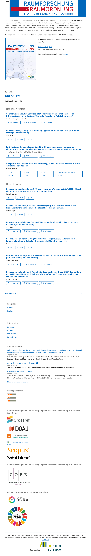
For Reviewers (12, 337)
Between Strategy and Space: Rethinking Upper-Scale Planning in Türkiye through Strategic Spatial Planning (42, 131)
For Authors (11, 330)
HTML (21, 139)
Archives (65, 54)
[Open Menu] (7, 2)
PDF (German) (14, 123)
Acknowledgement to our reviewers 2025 (22, 363)
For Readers (11, 327)
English (10, 311)
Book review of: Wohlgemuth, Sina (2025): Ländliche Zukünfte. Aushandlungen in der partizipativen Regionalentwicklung (44, 256)
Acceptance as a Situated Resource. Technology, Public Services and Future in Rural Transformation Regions (43, 164)
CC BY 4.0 (45, 540)
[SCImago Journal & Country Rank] (18, 444)
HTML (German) (30, 123)
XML (31, 139)
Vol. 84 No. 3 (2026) (45, 47)
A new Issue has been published (19, 371)
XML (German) (47, 123)
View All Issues (10, 293)
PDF (10, 139)
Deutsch (10, 308)
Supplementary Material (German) (66, 174)
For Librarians (11, 334)
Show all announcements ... (17, 382)
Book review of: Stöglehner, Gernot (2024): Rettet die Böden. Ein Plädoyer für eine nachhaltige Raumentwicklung (42, 223)
